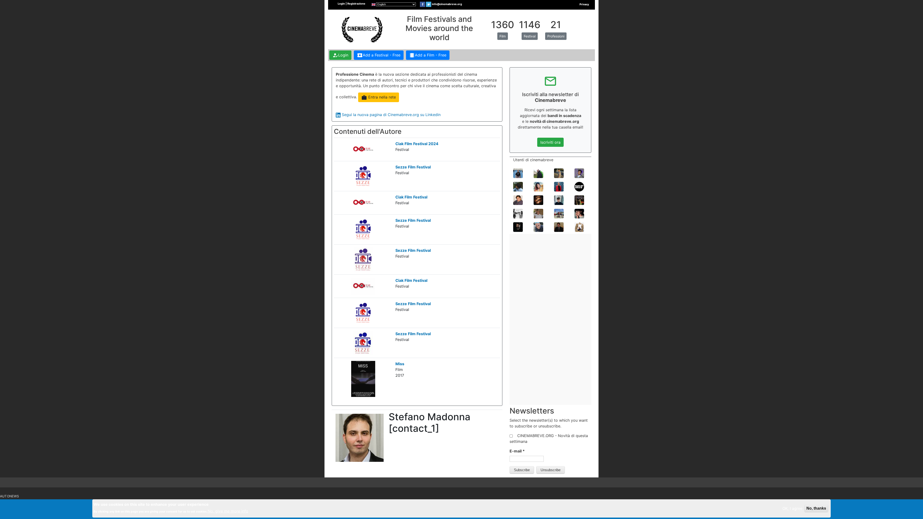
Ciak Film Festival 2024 (416, 143)
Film (502, 36)
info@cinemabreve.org (447, 4)
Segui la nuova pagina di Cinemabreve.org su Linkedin (391, 114)
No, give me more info (228, 511)
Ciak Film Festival (411, 197)
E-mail (517, 451)
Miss (399, 363)
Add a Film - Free (427, 55)
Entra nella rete (378, 97)
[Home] (361, 29)
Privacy (584, 4)
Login (340, 55)
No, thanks (816, 508)
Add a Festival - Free (378, 55)
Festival (530, 36)
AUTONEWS (9, 496)
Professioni (555, 36)
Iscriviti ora (550, 142)
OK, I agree (792, 508)
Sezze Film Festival (413, 167)
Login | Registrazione (351, 3)
